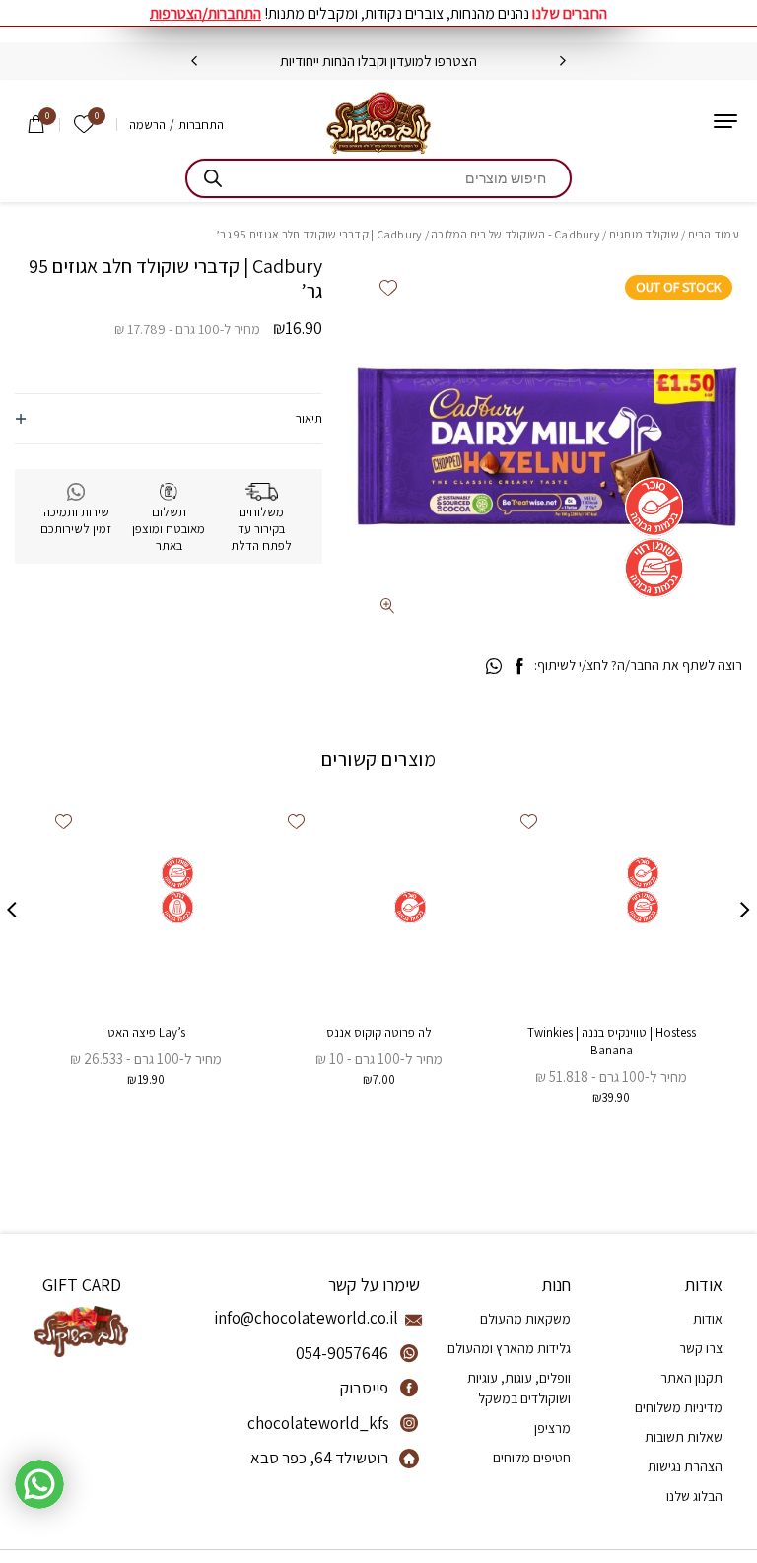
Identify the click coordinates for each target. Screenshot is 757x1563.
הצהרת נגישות (685, 1466)
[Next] (194, 61)
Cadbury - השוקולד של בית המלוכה (515, 234)
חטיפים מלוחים (532, 1457)
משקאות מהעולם (525, 1318)
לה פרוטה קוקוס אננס (379, 1032)
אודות (708, 1318)
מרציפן (552, 1428)
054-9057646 (342, 1353)
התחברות (201, 124)
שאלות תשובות (684, 1437)
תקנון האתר (691, 1378)
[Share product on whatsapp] (494, 667)
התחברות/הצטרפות (205, 13)
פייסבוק (364, 1387)
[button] (388, 287)
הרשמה (147, 124)
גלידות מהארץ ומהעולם (509, 1348)
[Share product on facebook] (519, 667)
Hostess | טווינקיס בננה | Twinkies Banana (611, 1041)
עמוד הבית (713, 234)
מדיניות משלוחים (679, 1407)
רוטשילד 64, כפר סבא (319, 1457)
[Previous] (563, 61)
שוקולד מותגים (644, 234)
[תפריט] (725, 121)
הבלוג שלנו (694, 1496)
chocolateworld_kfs (318, 1423)
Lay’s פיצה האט (146, 1032)
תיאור (309, 418)
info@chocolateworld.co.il (322, 1317)
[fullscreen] (388, 605)
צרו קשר (701, 1348)
